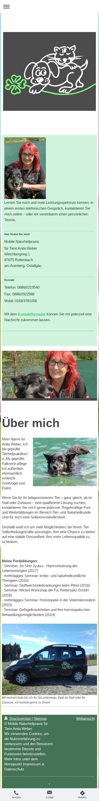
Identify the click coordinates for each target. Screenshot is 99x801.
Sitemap (40, 718)
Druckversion (20, 718)
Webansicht (85, 718)
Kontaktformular (32, 314)
